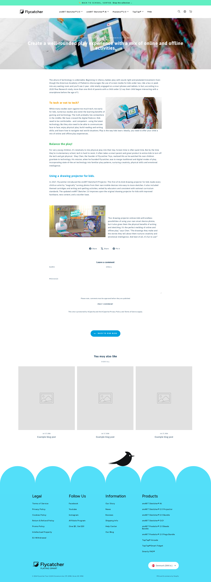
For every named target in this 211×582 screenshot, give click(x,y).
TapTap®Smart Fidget (152, 546)
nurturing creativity (121, 162)
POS (158, 576)
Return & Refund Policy (43, 520)
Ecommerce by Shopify (171, 576)
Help (149, 11)
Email (109, 267)
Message (53, 279)
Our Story (110, 503)
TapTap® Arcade (150, 540)
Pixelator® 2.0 (120, 12)
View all (105, 362)
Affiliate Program (77, 520)
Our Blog (110, 532)
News (108, 509)
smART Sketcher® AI (96, 12)
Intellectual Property (42, 532)
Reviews (109, 515)
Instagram (74, 515)
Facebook (73, 503)
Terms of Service (131, 312)
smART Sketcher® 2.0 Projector (157, 509)
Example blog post (46, 437)
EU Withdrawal (39, 538)
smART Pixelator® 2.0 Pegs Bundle (158, 534)
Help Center (111, 526)
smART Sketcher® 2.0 (70, 12)
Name (52, 267)
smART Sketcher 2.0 (114, 38)
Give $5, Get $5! (76, 526)
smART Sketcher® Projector (94, 182)
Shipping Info (112, 520)
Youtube (73, 509)
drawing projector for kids (98, 38)
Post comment (105, 304)
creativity (84, 38)
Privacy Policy (115, 312)
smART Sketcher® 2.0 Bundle (156, 515)
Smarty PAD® (148, 551)
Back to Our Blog (107, 333)
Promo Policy (38, 526)
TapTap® (137, 12)
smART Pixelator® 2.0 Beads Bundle (155, 527)
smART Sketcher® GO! (153, 520)
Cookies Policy (39, 515)
